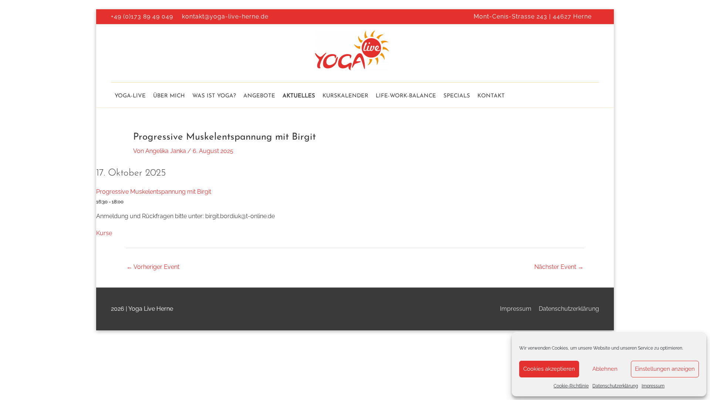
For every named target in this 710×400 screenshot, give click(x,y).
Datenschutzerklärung (615, 386)
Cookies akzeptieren (549, 369)
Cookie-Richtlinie (571, 386)
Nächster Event (559, 266)
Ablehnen (605, 369)
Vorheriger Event (152, 266)
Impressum (653, 386)
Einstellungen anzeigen (665, 369)
